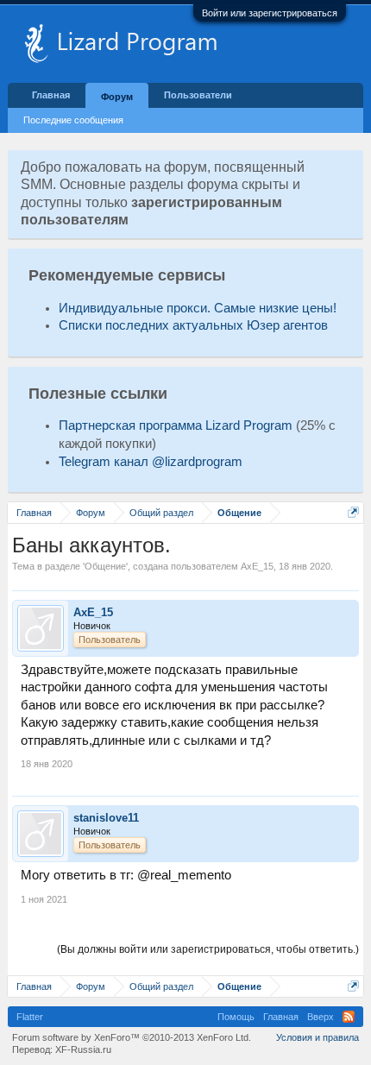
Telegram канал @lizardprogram (150, 462)
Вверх (320, 1016)
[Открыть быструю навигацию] (353, 512)
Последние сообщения (73, 120)
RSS (349, 1017)
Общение (105, 566)
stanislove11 (106, 817)
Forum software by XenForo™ (131, 1037)
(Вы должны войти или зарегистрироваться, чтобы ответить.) (208, 949)
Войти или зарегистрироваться (269, 13)
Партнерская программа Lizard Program (175, 425)
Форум (117, 96)
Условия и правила (317, 1037)
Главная (51, 95)
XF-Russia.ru (83, 1049)
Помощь (236, 1016)
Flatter (29, 1016)
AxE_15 (257, 566)
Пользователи (198, 95)
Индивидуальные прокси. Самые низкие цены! (197, 308)
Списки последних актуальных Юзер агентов (193, 325)
